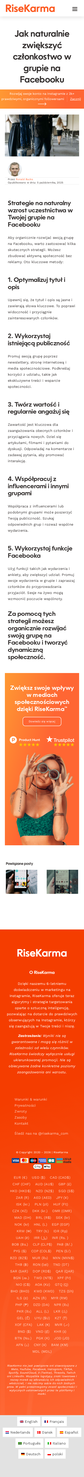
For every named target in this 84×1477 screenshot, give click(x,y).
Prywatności (25, 1105)
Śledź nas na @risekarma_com (41, 1133)
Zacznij (75, 99)
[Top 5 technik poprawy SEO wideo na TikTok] (62, 882)
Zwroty (20, 1111)
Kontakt (21, 1123)
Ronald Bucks (24, 179)
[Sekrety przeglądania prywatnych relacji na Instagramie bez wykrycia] (21, 882)
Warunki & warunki (30, 1099)
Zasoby (20, 1117)
